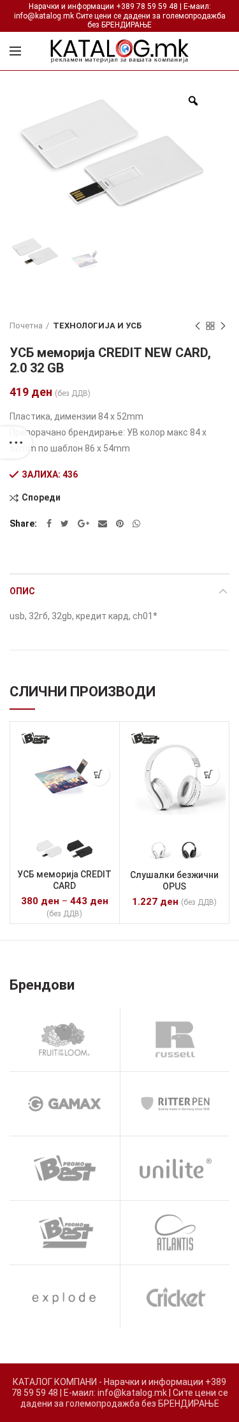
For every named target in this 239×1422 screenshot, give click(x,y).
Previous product (197, 325)
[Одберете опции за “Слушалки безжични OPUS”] (208, 774)
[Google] (83, 523)
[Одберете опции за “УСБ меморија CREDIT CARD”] (98, 774)
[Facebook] (49, 523)
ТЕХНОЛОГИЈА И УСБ (97, 325)
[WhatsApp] (136, 523)
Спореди (41, 497)
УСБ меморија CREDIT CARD (64, 880)
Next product (223, 325)
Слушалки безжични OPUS (174, 880)
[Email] (103, 523)
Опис (22, 591)
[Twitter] (64, 523)
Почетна (26, 325)
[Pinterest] (120, 523)
